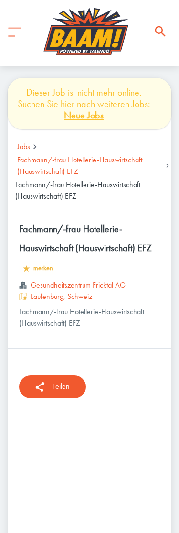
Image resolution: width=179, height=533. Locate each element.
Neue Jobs (84, 115)
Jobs (23, 146)
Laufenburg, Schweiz (61, 296)
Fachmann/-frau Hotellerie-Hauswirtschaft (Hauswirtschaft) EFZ (79, 165)
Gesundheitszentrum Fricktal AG (78, 284)
